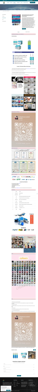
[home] (4, 3)
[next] (20, 24)
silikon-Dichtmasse (28, 68)
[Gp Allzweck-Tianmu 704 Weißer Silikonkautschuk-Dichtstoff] (32, 355)
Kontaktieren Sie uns (25, 2)
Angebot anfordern (32, 2)
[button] (33, 349)
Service (21, 2)
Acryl (2, 19)
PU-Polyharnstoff (4, 21)
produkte (20, 183)
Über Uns (11, 2)
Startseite (8, 2)
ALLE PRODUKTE (4, 14)
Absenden (19, 375)
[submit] (32, 0)
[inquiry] (37, 193)
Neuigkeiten (18, 2)
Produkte (14, 2)
